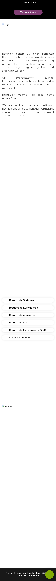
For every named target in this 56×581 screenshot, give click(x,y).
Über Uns (17, 452)
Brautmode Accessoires (22, 315)
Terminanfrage (28, 12)
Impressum (19, 484)
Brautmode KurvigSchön (23, 307)
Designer (17, 465)
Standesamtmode (19, 337)
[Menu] (52, 25)
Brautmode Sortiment (21, 300)
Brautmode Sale (18, 322)
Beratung (18, 477)
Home (16, 446)
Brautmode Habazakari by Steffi (27, 330)
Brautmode (19, 458)
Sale (14, 471)
